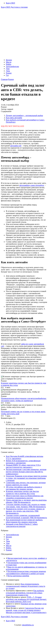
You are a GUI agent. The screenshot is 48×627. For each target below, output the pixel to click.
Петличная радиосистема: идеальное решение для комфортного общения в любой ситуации (26, 572)
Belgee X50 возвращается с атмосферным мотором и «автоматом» (23, 462)
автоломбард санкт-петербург (31, 185)
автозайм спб (15, 146)
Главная (4, 79)
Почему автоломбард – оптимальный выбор (24, 115)
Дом (7, 69)
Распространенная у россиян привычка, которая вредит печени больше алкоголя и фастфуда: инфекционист (26, 471)
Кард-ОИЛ (10, 3)
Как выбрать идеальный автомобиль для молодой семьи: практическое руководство (25, 593)
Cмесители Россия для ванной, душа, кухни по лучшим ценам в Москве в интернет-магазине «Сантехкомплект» (26, 610)
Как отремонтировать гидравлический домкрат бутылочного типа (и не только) (25, 586)
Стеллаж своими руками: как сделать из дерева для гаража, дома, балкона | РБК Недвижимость (26, 505)
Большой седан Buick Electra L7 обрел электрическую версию (22, 525)
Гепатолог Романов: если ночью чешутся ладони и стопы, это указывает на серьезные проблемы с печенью (26, 478)
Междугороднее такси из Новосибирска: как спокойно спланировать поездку (24, 497)
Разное (9, 73)
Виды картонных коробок (18, 576)
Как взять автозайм (14, 118)
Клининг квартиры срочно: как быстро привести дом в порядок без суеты (22, 492)
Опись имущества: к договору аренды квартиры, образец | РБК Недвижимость (26, 501)
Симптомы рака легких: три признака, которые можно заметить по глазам (26, 484)
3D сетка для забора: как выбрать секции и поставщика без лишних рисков (24, 488)
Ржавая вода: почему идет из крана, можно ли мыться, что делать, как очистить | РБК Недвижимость (25, 511)
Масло (8, 62)
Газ (7, 75)
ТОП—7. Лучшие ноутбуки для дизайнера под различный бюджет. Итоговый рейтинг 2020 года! (26, 599)
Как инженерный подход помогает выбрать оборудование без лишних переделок (24, 521)
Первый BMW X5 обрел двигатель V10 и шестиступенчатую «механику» (23, 466)
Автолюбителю (12, 66)
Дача (8, 71)
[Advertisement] (24, 33)
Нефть (8, 64)
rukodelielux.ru (28, 625)
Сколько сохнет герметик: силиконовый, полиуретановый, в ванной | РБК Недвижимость (26, 516)
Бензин (9, 60)
